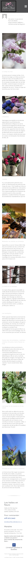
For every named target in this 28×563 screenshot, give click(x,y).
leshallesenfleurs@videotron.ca (13, 522)
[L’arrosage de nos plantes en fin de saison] (14, 387)
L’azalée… (5, 179)
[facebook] (14, 545)
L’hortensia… (5, 116)
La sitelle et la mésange (9, 286)
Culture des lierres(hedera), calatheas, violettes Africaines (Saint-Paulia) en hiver (14, 342)
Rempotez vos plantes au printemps (13, 241)
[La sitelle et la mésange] (14, 274)
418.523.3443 (9, 518)
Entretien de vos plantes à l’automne (13, 468)
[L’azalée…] (14, 160)
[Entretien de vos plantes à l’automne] (14, 450)
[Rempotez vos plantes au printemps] (14, 220)
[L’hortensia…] (14, 105)
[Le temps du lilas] (14, 51)
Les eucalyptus (6, 313)
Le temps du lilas (7, 71)
